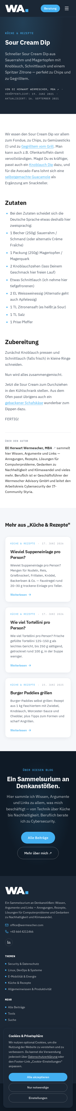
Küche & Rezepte (19, 33)
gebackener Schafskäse (24, 403)
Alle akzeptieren (38, 1077)
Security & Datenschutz (23, 964)
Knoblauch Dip (41, 164)
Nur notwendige (38, 1087)
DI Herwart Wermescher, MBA (28, 448)
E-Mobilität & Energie (22, 976)
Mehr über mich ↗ (38, 853)
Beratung (50, 8)
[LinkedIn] (9, 942)
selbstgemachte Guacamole (27, 177)
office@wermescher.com (26, 925)
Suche (12, 1020)
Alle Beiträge (38, 838)
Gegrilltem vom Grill (37, 146)
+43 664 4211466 (21, 931)
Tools (11, 1013)
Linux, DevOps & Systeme (25, 970)
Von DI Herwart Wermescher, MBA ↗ (32, 89)
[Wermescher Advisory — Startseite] (16, 8)
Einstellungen (38, 1098)
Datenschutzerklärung (43, 1057)
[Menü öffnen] (66, 8)
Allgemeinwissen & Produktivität (30, 989)
